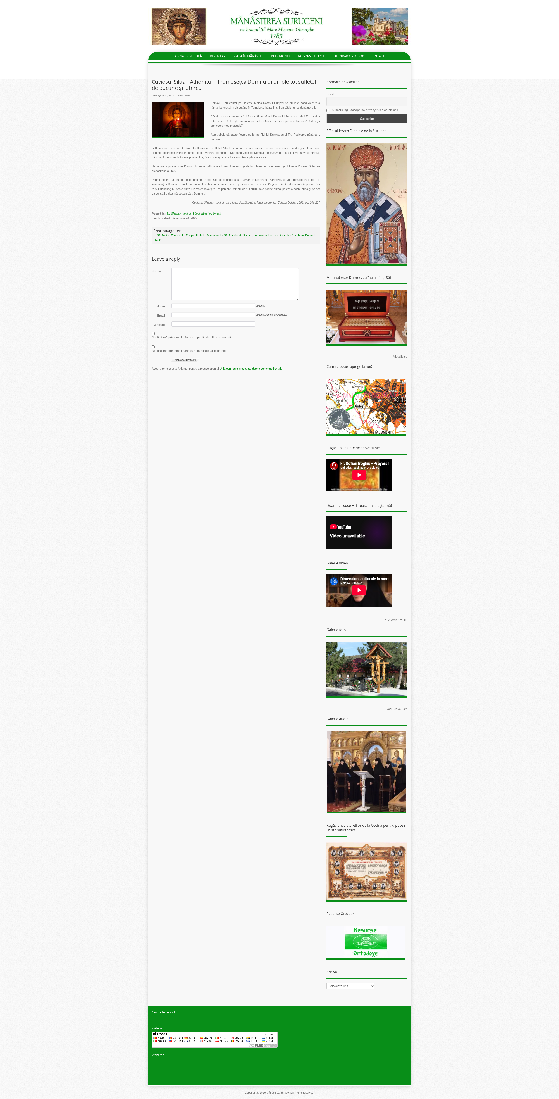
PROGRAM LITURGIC (311, 56)
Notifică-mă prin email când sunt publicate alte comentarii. (192, 337)
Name (161, 306)
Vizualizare (400, 356)
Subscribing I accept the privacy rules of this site (364, 110)
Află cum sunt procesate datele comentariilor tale (251, 368)
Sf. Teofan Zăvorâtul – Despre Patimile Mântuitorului (188, 235)
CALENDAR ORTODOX (348, 56)
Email (161, 315)
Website (159, 324)
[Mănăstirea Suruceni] (279, 26)
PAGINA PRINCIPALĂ (187, 56)
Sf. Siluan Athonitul (178, 213)
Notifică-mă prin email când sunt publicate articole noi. (189, 350)
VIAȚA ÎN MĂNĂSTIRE (249, 56)
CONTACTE (378, 56)
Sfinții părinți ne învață (207, 213)
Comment (158, 271)
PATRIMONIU (280, 56)
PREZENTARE (217, 56)
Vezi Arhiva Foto (396, 709)
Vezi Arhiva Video (396, 619)
